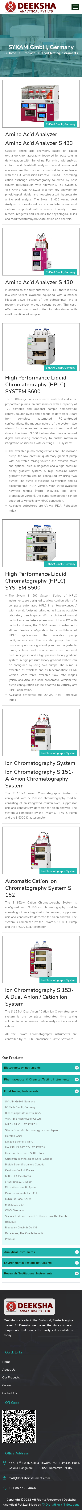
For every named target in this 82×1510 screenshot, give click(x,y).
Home (12, 53)
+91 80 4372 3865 (22, 1488)
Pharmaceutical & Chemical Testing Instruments (36, 1079)
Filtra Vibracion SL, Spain (20, 1187)
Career (6, 1385)
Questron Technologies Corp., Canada (28, 1159)
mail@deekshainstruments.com (29, 1478)
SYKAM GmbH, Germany (20, 1101)
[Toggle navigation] (75, 7)
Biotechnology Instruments (22, 1068)
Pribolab (10, 1239)
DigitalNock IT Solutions (62, 1505)
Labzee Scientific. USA (19, 1141)
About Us (8, 1370)
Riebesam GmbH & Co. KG (21, 1227)
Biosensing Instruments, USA (23, 1113)
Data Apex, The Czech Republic (24, 1233)
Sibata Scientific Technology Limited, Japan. (31, 1130)
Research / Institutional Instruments (28, 1273)
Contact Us (9, 1393)
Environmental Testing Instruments (28, 1263)
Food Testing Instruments (21, 1091)
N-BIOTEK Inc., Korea (18, 1176)
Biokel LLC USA (14, 1204)
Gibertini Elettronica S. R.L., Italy (24, 1153)
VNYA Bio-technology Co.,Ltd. (23, 1119)
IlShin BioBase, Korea (18, 1199)
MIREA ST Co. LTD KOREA (21, 1124)
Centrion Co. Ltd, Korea (19, 1170)
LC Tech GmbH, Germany (20, 1107)
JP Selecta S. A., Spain (18, 1182)
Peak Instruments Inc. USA (21, 1193)
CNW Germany (14, 1210)
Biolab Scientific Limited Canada (24, 1164)
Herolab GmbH (14, 1136)
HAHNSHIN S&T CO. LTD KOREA (25, 1147)
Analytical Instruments (19, 1252)
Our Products (11, 1377)
